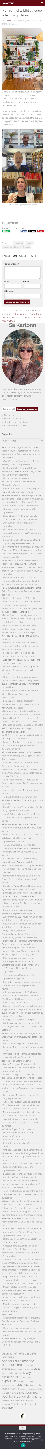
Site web (8, 291)
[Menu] (42, 3)
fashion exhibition (8, 1385)
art (15, 1353)
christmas (6, 1369)
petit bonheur (29, 1392)
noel (40, 1389)
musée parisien (31, 1389)
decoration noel (12, 1373)
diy (28, 1372)
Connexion (9, 415)
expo (18, 1377)
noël (3, 1393)
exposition (9, 1381)
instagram (34, 1385)
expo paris (26, 1377)
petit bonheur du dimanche (21, 1396)
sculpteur (31, 1400)
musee (5, 1388)
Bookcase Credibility (10, 247)
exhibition (8, 1377)
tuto (13, 1404)
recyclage (14, 1400)
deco (3, 1373)
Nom (7, 281)
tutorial (21, 1404)
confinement (25, 247)
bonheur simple (13, 1365)
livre (40, 1385)
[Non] (42, 1440)
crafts (37, 1368)
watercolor (7, 1408)
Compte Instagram (17, 1369)
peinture (15, 1393)
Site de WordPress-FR (15, 425)
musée (22, 1389)
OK (23, 1445)
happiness (22, 1384)
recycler (23, 1400)
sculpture (6, 1404)
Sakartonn (8, 3)
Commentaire (11, 264)
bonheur (8, 1357)
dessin (22, 1373)
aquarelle (7, 1353)
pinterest (5, 1400)
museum (14, 1388)
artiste (31, 1353)
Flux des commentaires (15, 422)
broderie (30, 1365)
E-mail (26, 281)
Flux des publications (14, 418)
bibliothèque (19, 243)
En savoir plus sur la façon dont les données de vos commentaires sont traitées (22, 317)
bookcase (29, 243)
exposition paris (25, 1381)
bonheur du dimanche (18, 1361)
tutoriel (31, 1404)
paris (8, 1392)
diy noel (35, 1373)
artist (22, 1353)
